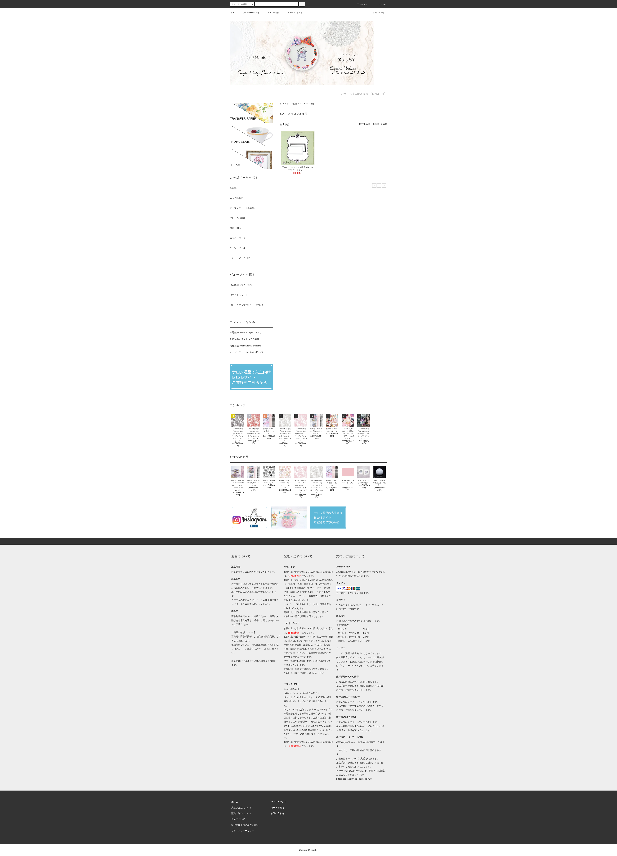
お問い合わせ (378, 12)
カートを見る (277, 807)
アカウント (362, 4)
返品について (238, 819)
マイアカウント (278, 802)
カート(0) (381, 4)
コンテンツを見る (294, 12)
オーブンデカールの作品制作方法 (247, 352)
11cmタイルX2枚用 (307, 104)
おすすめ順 (364, 124)
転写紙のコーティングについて (245, 332)
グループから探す (273, 12)
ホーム (233, 12)
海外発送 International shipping (245, 345)
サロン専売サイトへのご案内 (244, 339)
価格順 (375, 124)
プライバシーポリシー (242, 830)
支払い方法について (241, 807)
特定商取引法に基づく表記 (244, 825)
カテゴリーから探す (251, 12)
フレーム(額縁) (292, 104)
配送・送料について (241, 813)
